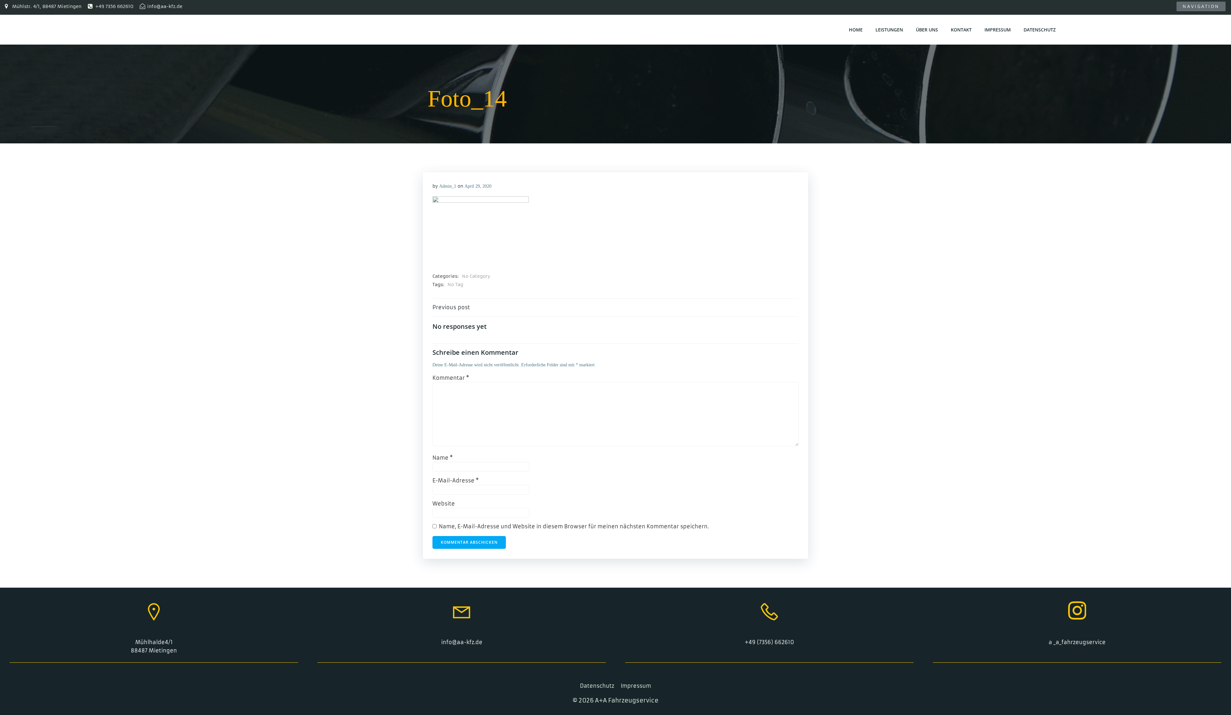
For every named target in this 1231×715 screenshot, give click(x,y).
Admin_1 (447, 186)
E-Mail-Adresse (455, 480)
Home (856, 30)
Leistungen (889, 30)
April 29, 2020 (478, 186)
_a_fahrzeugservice (1079, 642)
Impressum (997, 30)
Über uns (927, 30)
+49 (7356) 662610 (769, 642)
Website (443, 503)
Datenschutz (1040, 30)
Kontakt (961, 30)
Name (442, 458)
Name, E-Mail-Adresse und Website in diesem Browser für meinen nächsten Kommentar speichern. (574, 526)
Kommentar (450, 378)
